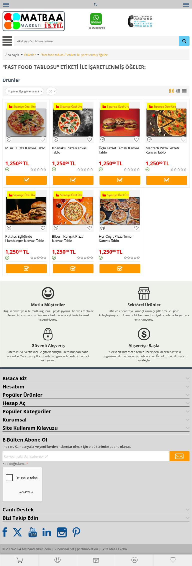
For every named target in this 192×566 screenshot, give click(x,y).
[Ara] (184, 41)
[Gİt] (180, 456)
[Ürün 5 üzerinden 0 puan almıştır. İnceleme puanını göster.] (38, 169)
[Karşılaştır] (9, 139)
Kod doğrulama (14, 463)
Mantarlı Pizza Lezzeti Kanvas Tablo (162, 150)
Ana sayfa (12, 55)
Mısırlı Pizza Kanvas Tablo (25, 148)
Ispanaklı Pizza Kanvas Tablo (69, 150)
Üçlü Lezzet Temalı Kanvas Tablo (119, 150)
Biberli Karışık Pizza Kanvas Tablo (67, 238)
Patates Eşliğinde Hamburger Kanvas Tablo (24, 238)
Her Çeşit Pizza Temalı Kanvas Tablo (116, 238)
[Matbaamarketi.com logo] (33, 21)
